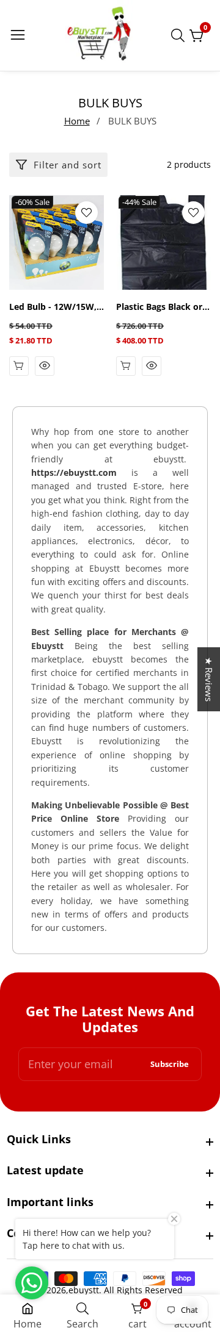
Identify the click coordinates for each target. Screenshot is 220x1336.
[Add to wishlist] (86, 212)
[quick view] (19, 366)
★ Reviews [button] (209, 679)
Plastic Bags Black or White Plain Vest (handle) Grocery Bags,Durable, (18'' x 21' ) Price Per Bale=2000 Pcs (159, 307)
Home (77, 121)
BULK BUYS (132, 121)
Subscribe (169, 1064)
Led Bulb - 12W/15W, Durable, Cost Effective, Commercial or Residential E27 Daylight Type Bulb (55, 307)
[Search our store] (180, 35)
